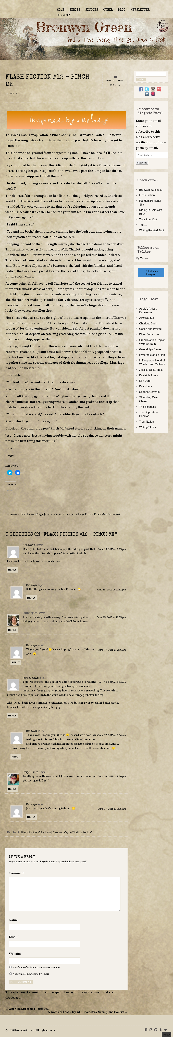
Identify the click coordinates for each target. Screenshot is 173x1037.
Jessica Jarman (52, 514)
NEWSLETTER (140, 9)
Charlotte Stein (148, 323)
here (97, 140)
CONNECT (63, 15)
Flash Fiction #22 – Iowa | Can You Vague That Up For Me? (57, 832)
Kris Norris (70, 514)
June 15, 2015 (115, 85)
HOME (60, 9)
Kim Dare (145, 380)
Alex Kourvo (146, 317)
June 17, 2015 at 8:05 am (112, 808)
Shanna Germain (149, 391)
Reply (12, 569)
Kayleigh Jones (148, 375)
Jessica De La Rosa (151, 369)
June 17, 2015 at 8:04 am (112, 735)
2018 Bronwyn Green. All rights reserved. (33, 1030)
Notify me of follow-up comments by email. (37, 967)
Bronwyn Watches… (151, 189)
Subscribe (142, 162)
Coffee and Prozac (150, 328)
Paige (9, 455)
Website (15, 954)
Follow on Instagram (152, 273)
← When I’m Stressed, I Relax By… (27, 1008)
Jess (8, 435)
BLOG (121, 9)
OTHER (108, 9)
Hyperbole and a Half (152, 354)
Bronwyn (31, 585)
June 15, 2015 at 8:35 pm (112, 549)
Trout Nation (146, 421)
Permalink (113, 514)
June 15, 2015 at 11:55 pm (111, 617)
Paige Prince (85, 514)
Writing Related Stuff (151, 230)
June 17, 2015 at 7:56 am (112, 650)
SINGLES (91, 9)
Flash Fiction (27, 514)
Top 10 (143, 224)
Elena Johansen (149, 334)
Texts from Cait (148, 219)
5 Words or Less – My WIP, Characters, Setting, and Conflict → (88, 1012)
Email (14, 937)
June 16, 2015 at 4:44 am (112, 682)
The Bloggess (147, 406)
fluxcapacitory (31, 677)
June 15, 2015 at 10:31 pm (111, 589)
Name (14, 920)
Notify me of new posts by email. (31, 974)
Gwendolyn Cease (150, 349)
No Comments (114, 80)
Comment (16, 873)
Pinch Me (99, 514)
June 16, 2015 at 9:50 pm (112, 776)
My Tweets (142, 258)
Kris (8, 448)
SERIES (74, 9)
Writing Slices (147, 427)
